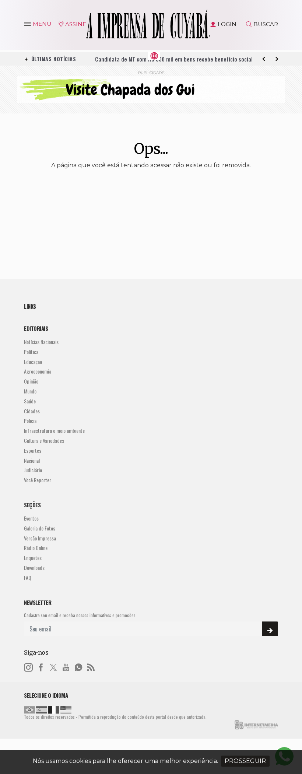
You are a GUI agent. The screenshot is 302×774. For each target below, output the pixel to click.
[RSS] (91, 666)
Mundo (30, 391)
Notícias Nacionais (41, 342)
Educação (33, 362)
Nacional (32, 461)
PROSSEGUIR (245, 760)
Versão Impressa (40, 538)
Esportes (32, 451)
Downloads (34, 568)
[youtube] (66, 666)
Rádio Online (36, 548)
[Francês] (53, 709)
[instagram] (28, 666)
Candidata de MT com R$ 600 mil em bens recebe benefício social (174, 59)
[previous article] (277, 59)
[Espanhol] (41, 709)
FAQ (27, 578)
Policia (30, 421)
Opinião (31, 381)
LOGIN (227, 24)
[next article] (263, 59)
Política (31, 352)
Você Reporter (37, 480)
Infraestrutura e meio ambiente (54, 431)
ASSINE (75, 24)
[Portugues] (29, 709)
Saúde (30, 401)
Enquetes (33, 558)
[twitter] (53, 666)
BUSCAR (265, 24)
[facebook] (40, 666)
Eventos (31, 518)
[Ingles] (65, 709)
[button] (28, 25)
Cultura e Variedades (44, 441)
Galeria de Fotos (39, 528)
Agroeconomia (37, 371)
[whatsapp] (78, 666)
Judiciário (33, 470)
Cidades (32, 411)
